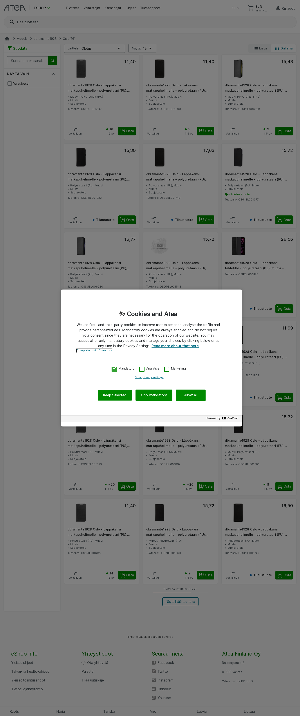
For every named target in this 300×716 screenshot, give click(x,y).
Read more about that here (175, 346)
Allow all (190, 395)
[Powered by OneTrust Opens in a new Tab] (223, 419)
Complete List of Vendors (94, 350)
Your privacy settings (149, 377)
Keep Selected (115, 395)
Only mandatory (154, 395)
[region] (151, 358)
